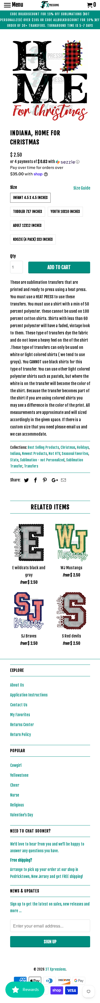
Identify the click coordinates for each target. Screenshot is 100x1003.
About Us (17, 685)
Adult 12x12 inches (27, 225)
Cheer (14, 785)
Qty (13, 256)
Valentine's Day (21, 815)
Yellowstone (19, 775)
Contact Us (18, 705)
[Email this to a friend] (62, 480)
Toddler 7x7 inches (27, 211)
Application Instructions (28, 695)
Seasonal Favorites (75, 453)
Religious (17, 805)
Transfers (31, 466)
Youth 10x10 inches (65, 211)
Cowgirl (16, 765)
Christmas (68, 447)
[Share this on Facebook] (34, 480)
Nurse (14, 795)
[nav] (13, 5)
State (14, 460)
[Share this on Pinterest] (44, 480)
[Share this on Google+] (53, 480)
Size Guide (81, 188)
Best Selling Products (43, 447)
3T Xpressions (55, 969)
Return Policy (20, 734)
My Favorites (20, 714)
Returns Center (22, 724)
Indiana (15, 453)
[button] (50, 161)
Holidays (83, 447)
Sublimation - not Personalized (42, 460)
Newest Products (34, 453)
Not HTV (54, 453)
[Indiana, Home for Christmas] (50, 80)
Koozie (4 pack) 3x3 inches (33, 239)
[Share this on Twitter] (25, 480)
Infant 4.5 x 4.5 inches (30, 197)
